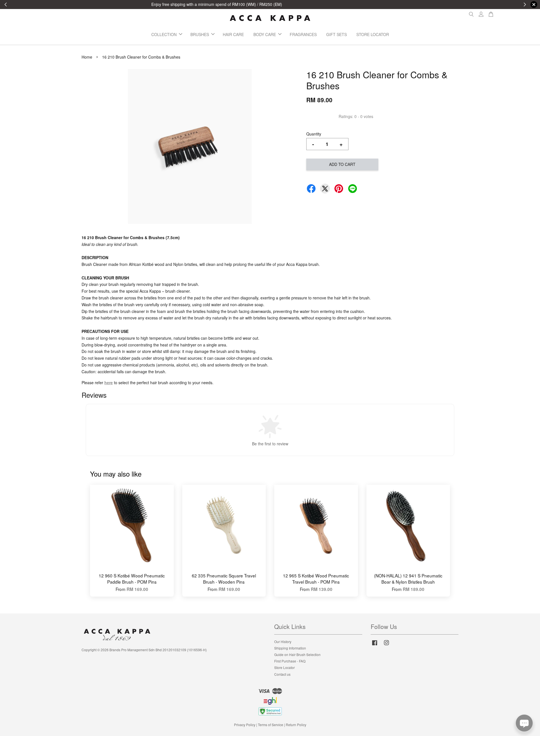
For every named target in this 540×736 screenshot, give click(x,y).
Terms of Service (270, 724)
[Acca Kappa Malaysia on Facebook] (375, 645)
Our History (282, 641)
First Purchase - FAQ (289, 661)
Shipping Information (290, 648)
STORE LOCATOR (372, 34)
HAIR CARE (233, 34)
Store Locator (284, 667)
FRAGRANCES (303, 34)
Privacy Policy (244, 724)
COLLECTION (164, 34)
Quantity (313, 134)
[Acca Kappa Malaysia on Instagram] (386, 645)
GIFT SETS (336, 34)
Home (87, 57)
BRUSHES (199, 34)
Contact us (282, 674)
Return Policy (296, 724)
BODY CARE (264, 34)
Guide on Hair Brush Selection (297, 654)
